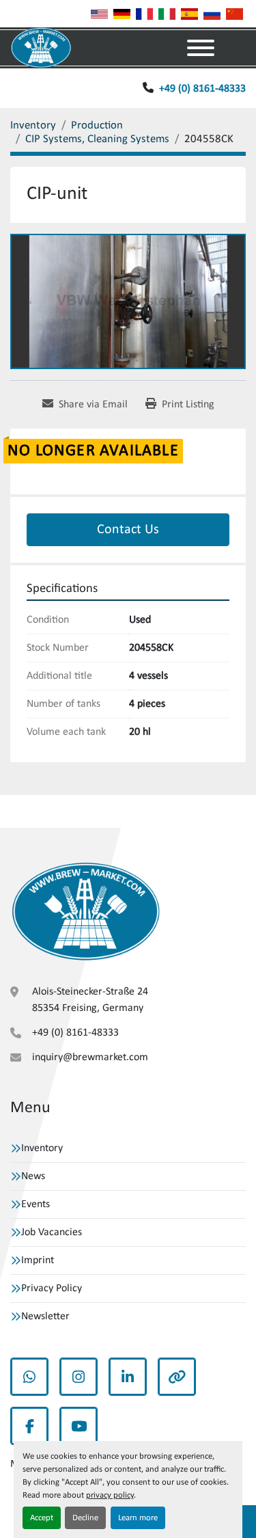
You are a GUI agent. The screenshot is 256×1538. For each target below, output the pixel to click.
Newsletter (45, 1316)
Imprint (37, 1260)
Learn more (138, 1517)
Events (35, 1204)
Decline (85, 1517)
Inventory (42, 1148)
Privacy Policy (51, 1288)
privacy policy (110, 1495)
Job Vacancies (51, 1232)
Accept (41, 1517)
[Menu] (200, 48)
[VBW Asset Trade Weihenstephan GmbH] (85, 911)
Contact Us (128, 530)
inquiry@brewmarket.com (90, 1057)
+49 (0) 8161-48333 (202, 88)
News (33, 1176)
